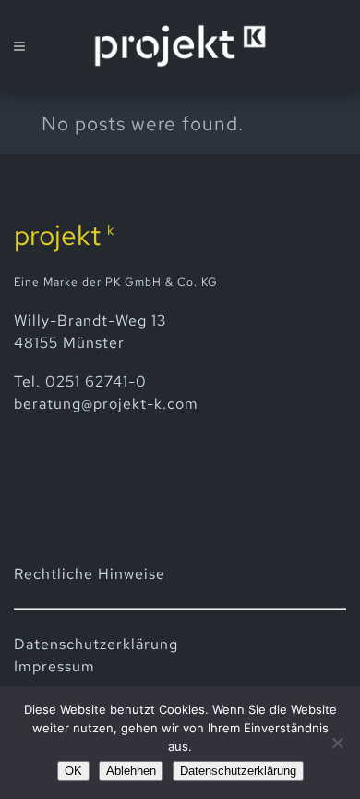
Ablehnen (131, 771)
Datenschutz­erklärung (96, 644)
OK (73, 771)
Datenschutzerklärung (238, 771)
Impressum (54, 666)
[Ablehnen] (337, 742)
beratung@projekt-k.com (106, 403)
